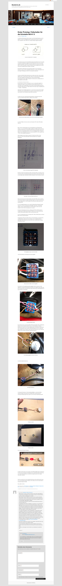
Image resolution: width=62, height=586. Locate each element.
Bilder (28, 24)
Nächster (48, 27)
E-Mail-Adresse (20, 570)
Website (19, 574)
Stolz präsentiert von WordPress (31, 582)
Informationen (44, 24)
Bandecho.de (16, 5)
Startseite (13, 24)
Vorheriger (13, 27)
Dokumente (17, 24)
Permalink (31, 486)
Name (19, 565)
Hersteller (25, 24)
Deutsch (52, 0)
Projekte (35, 24)
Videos (32, 24)
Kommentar (20, 553)
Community (39, 24)
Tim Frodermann (24, 533)
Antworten (20, 530)
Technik (21, 24)
